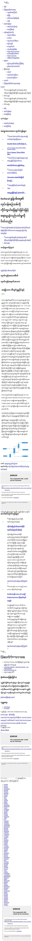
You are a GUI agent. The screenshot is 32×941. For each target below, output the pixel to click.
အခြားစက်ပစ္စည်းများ (13, 57)
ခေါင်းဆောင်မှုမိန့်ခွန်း (13, 18)
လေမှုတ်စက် (10, 46)
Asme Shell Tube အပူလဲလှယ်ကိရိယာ (11, 717)
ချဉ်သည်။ (10, 43)
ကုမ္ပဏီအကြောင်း (12, 12)
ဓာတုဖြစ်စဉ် (10, 29)
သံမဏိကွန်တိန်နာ (12, 49)
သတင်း (6, 80)
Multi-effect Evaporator (13, 51)
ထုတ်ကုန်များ (7, 23)
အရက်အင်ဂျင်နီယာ (12, 74)
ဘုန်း (8, 21)
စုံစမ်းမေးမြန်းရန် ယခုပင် (8, 697)
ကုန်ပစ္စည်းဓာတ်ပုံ (9, 32)
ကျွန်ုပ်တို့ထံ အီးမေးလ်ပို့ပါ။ (8, 270)
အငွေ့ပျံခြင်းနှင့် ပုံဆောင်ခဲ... (16, 192)
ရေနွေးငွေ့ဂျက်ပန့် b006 (11, 463)
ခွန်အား (6, 60)
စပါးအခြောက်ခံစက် (13, 53)
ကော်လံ (9, 38)
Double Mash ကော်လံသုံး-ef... (17, 144)
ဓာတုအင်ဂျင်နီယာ (12, 77)
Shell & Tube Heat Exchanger (23, 720)
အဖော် (9, 72)
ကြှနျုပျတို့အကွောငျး (10, 9)
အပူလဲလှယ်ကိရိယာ (12, 40)
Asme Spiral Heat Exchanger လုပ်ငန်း (11, 723)
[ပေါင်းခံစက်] (11, 720)
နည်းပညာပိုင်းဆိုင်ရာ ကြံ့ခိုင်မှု (15, 63)
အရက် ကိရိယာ (11, 35)
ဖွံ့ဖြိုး (8, 15)
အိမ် (5, 6)
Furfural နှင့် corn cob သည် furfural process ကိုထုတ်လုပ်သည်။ (16, 597)
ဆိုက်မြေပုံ (12, 714)
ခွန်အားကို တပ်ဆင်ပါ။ (13, 66)
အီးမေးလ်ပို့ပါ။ (5, 730)
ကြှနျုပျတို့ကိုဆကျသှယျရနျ (12, 83)
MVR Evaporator (11, 55)
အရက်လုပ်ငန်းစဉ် (12, 26)
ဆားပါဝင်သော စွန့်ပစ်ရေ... (16, 165)
